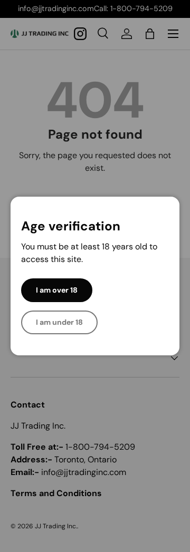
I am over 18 (57, 290)
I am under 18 (59, 322)
